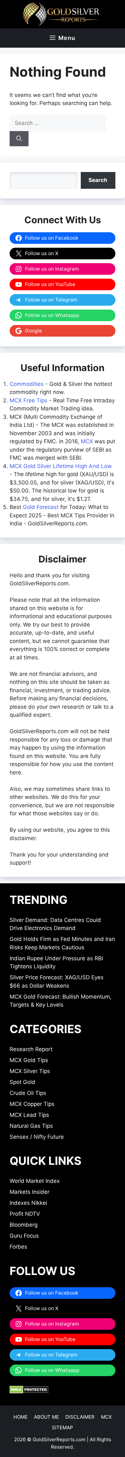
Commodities (27, 384)
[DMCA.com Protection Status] (29, 1391)
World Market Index (35, 1181)
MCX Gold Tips (29, 1060)
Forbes (18, 1246)
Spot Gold (22, 1082)
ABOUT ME (46, 1417)
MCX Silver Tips (30, 1071)
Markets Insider (29, 1192)
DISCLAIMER (80, 1417)
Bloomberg (24, 1225)
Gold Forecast (41, 507)
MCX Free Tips (28, 400)
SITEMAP (62, 1427)
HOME (20, 1417)
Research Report (31, 1049)
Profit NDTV (25, 1214)
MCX (87, 441)
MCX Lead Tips (29, 1115)
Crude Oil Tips (28, 1093)
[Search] (19, 139)
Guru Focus (24, 1235)
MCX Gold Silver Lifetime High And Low (61, 466)
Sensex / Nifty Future (37, 1137)
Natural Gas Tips (31, 1126)
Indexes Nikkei (28, 1203)
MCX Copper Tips (32, 1104)
